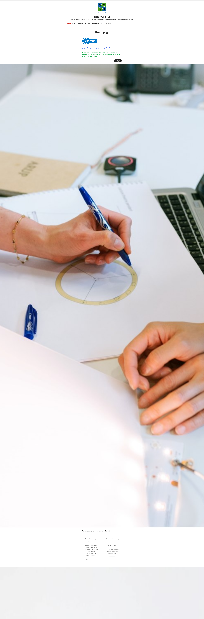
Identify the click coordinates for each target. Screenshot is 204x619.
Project (74, 23)
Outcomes (87, 23)
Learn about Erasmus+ (118, 61)
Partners (80, 23)
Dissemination (95, 23)
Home (68, 23)
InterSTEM (102, 17)
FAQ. (102, 23)
